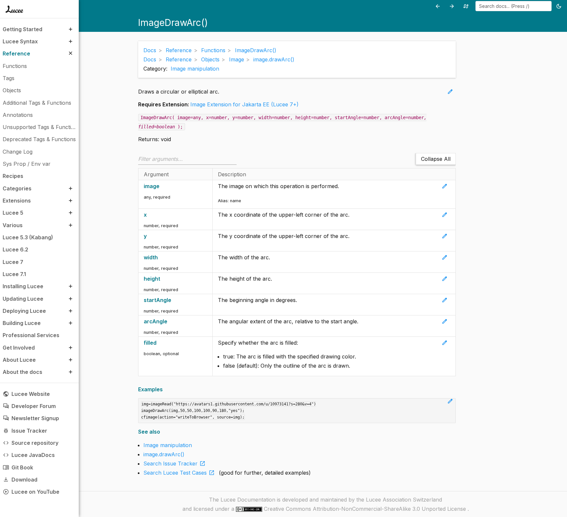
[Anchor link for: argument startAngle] (175, 300)
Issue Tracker (25, 431)
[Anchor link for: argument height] (163, 279)
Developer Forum (29, 406)
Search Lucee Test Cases (179, 472)
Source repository (30, 443)
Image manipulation (195, 68)
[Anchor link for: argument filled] (160, 343)
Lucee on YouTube (31, 492)
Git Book (18, 467)
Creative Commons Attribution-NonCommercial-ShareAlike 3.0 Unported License (366, 509)
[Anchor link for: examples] (165, 389)
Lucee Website (26, 394)
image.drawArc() (163, 454)
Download (20, 480)
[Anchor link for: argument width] (161, 257)
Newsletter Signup (31, 418)
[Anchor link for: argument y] (150, 236)
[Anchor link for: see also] (162, 432)
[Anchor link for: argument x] (150, 215)
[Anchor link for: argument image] (163, 186)
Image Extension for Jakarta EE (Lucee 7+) (244, 104)
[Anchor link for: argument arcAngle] (171, 321)
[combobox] (513, 6)
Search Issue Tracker (174, 463)
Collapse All (436, 159)
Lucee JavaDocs (29, 455)
